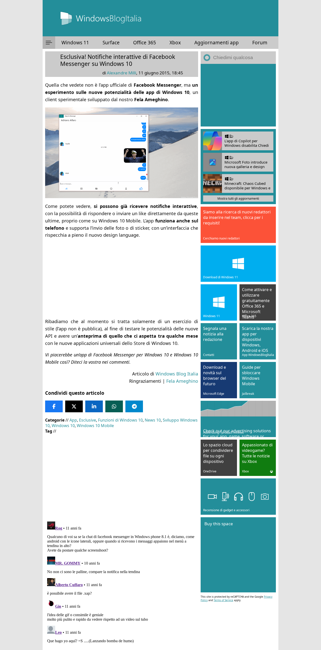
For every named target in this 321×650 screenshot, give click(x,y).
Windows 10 (63, 425)
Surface (111, 42)
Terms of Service (223, 600)
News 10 (153, 420)
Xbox (175, 42)
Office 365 (144, 42)
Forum (259, 42)
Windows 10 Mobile (95, 425)
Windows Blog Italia (176, 374)
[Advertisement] (121, 278)
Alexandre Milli (121, 73)
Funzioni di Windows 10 (120, 420)
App (73, 420)
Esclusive (87, 420)
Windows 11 (75, 42)
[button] (49, 42)
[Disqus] (121, 582)
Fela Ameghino (182, 381)
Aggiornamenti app (216, 42)
